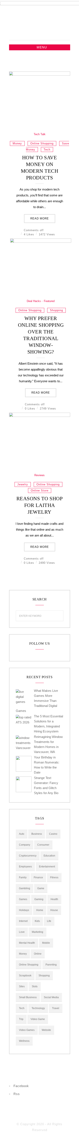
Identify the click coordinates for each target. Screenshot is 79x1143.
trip (21, 1019)
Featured (49, 301)
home (39, 910)
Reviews (39, 475)
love (22, 931)
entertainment (47, 866)
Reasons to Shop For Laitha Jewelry (39, 505)
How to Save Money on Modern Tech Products (39, 167)
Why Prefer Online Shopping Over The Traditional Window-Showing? (41, 335)
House (54, 910)
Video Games (27, 1030)
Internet (23, 921)
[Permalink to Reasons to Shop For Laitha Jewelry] (39, 415)
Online (38, 953)
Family (23, 877)
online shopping (42, 143)
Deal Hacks (34, 301)
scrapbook (25, 975)
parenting (51, 964)
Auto (21, 833)
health (54, 899)
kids (37, 921)
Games (23, 899)
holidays (24, 910)
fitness (54, 877)
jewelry (22, 484)
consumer (43, 844)
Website (46, 1030)
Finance (38, 877)
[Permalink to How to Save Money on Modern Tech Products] (39, 74)
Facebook (21, 1086)
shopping (56, 310)
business (36, 833)
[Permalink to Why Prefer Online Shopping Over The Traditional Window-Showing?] (40, 241)
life (49, 921)
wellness (24, 1040)
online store (39, 490)
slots (34, 986)
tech (47, 149)
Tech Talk (40, 134)
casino (53, 833)
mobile (46, 942)
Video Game (38, 1019)
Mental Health (27, 942)
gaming (38, 899)
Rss (16, 1094)
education (49, 855)
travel (55, 1008)
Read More (39, 218)
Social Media (51, 997)
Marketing (37, 931)
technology (38, 1008)
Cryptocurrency (27, 855)
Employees (25, 866)
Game (40, 888)
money (17, 143)
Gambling (24, 888)
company (24, 844)
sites (22, 986)
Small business (28, 997)
